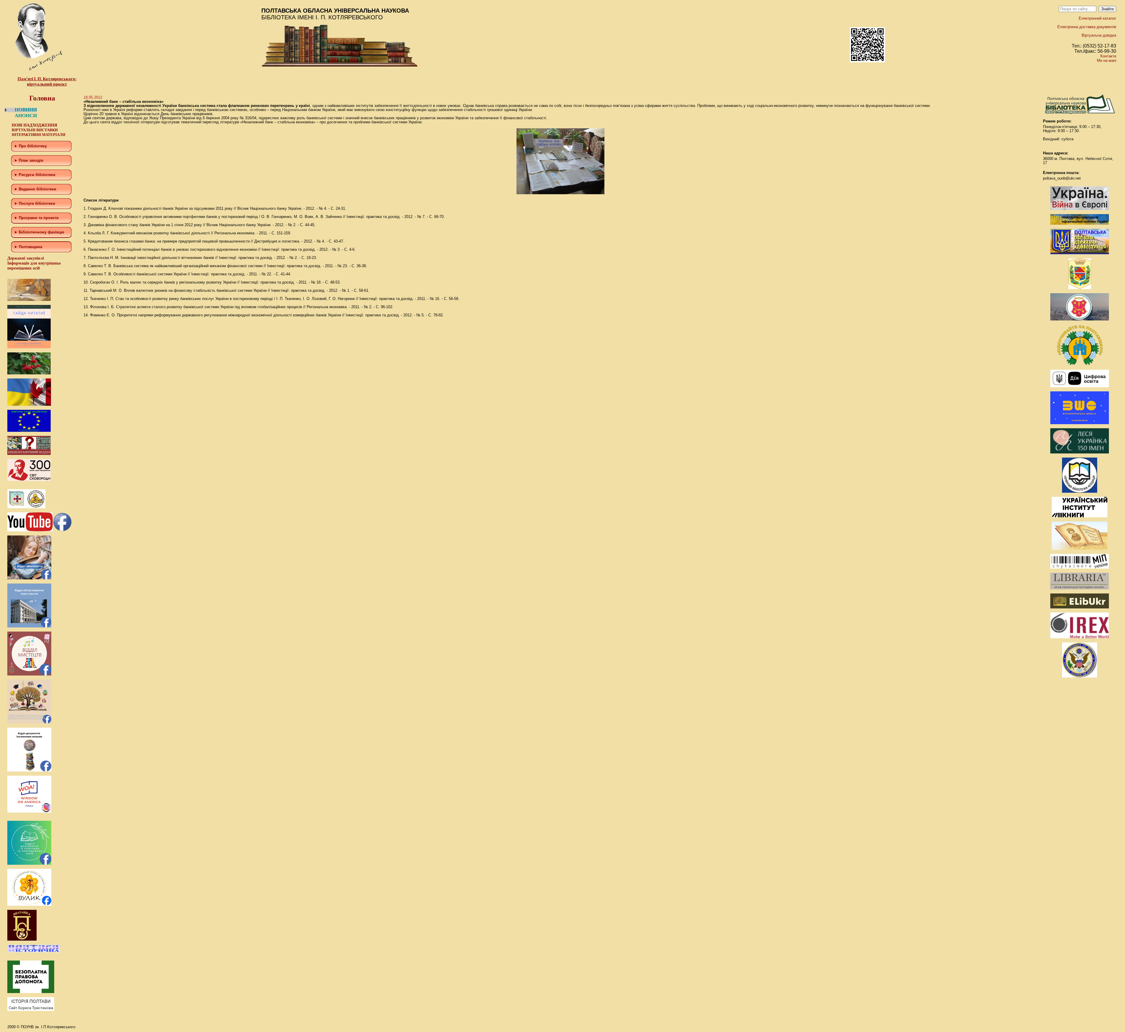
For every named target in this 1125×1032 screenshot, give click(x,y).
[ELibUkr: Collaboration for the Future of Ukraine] (1079, 607)
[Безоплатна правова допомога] (30, 992)
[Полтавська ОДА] (1079, 253)
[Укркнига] (1079, 516)
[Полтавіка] (22, 939)
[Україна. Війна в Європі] (1079, 209)
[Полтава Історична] (33, 951)
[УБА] (1079, 491)
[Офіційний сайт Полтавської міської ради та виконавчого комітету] (1079, 319)
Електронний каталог (1097, 18)
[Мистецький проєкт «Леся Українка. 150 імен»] (1079, 452)
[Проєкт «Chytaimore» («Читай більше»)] (1079, 567)
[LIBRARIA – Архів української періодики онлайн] (1079, 588)
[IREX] (1079, 637)
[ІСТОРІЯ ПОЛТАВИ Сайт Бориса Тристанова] (30, 1009)
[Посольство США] (1079, 676)
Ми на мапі (1106, 60)
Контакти (1108, 56)
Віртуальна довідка (1099, 35)
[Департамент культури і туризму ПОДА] (1079, 288)
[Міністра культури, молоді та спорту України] (1079, 223)
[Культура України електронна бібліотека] (1079, 548)
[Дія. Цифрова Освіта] (1079, 386)
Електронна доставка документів (1086, 27)
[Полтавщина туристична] (1079, 364)
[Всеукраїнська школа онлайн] (1079, 423)
